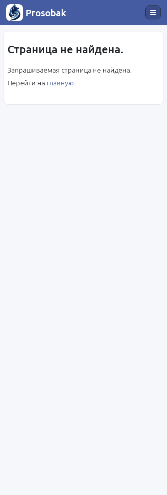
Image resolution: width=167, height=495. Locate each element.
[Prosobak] (14, 12)
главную (60, 82)
